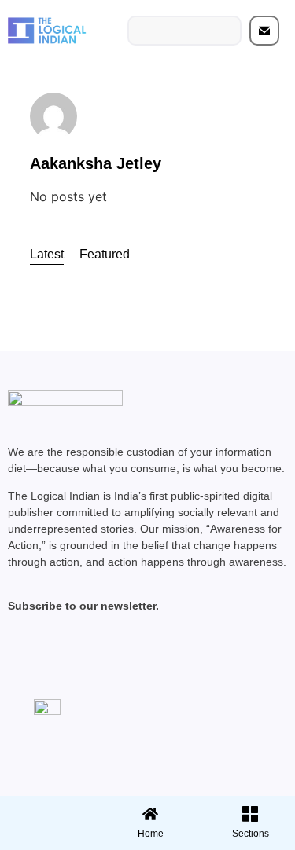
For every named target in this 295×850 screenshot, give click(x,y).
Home (151, 833)
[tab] (47, 255)
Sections (48, 839)
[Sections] (48, 809)
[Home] (150, 814)
